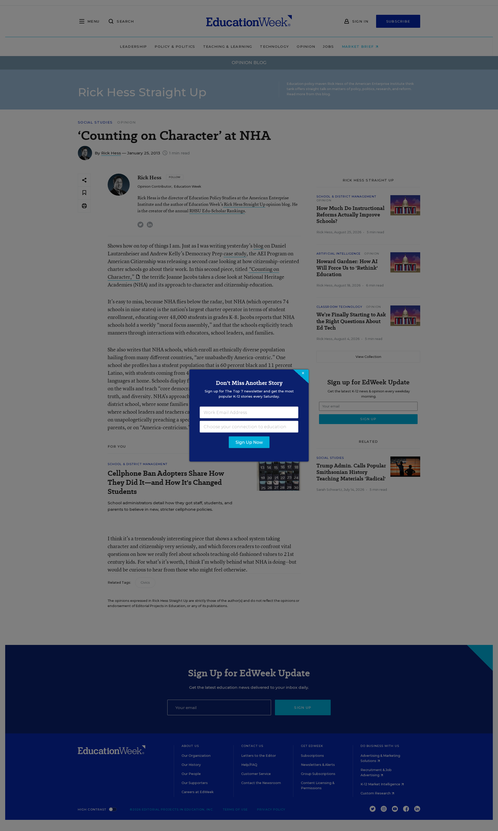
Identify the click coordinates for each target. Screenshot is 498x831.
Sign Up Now (249, 442)
